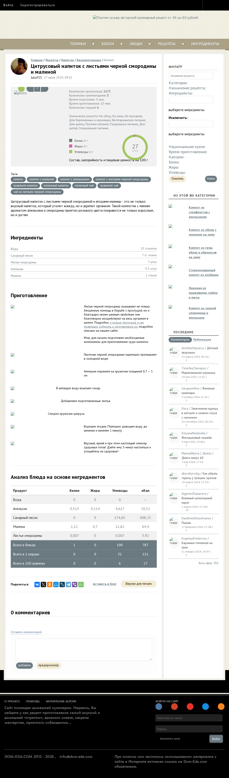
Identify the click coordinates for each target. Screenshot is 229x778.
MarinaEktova (190, 453)
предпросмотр (48, 665)
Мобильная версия (61, 701)
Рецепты (167, 44)
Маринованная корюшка (198, 373)
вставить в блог (105, 584)
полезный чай (84, 185)
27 (135, 146)
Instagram (209, 5)
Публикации (202, 340)
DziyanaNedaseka (193, 433)
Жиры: (174, 167)
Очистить (177, 178)
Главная (36, 60)
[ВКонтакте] (37, 584)
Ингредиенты (205, 44)
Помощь (33, 701)
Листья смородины (23, 262)
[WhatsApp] (81, 584)
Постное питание (96, 124)
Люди (136, 44)
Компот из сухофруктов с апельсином (199, 212)
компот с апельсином (74, 179)
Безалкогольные (89, 60)
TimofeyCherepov (194, 368)
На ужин (117, 116)
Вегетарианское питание (128, 120)
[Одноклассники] (49, 584)
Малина (16, 276)
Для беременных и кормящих (89, 120)
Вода (14, 249)
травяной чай (109, 185)
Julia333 (36, 77)
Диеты (206, 453)
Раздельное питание (124, 124)
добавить (24, 665)
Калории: (176, 156)
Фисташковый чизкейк (197, 438)
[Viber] (74, 584)
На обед (105, 116)
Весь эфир (205, 563)
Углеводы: (177, 172)
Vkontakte (225, 5)
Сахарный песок (22, 256)
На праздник (133, 116)
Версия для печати (139, 584)
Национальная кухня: (187, 146)
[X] (43, 584)
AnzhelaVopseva (193, 348)
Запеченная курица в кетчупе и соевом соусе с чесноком (200, 412)
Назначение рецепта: (187, 87)
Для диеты (76, 124)
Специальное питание (93, 128)
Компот (109, 60)
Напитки (67, 60)
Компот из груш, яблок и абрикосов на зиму (202, 252)
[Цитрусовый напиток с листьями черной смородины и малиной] (39, 92)
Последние (184, 332)
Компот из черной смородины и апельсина (202, 313)
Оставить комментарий (26, 632)
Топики (78, 44)
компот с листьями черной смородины (122, 179)
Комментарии (180, 339)
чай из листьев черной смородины (37, 192)
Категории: (178, 82)
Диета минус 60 (193, 458)
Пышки (186, 523)
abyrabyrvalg (190, 473)
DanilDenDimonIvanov (196, 518)
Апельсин (17, 269)
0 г (86, 141)
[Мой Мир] (56, 584)
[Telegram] (68, 584)
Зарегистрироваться (37, 5)
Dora (185, 408)
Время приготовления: (188, 151)
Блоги (108, 44)
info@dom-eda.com (75, 756)
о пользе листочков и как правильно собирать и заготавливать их (114, 324)
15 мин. (106, 103)
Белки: (174, 162)
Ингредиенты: (181, 93)
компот (18, 179)
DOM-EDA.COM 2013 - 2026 (29, 756)
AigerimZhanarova (194, 494)
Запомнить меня (170, 738)
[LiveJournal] (62, 584)
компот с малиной (42, 179)
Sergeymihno (190, 388)
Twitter (217, 5)
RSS (216, 563)
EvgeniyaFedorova (194, 538)
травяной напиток (25, 185)
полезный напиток (56, 185)
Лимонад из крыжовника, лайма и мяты (203, 292)
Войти (8, 5)
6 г (91, 152)
